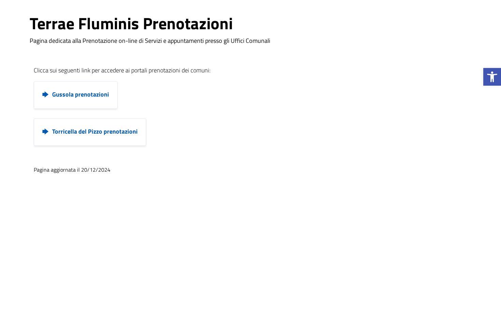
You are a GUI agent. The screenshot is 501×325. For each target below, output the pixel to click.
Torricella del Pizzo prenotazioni (95, 131)
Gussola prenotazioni (80, 94)
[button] (492, 77)
